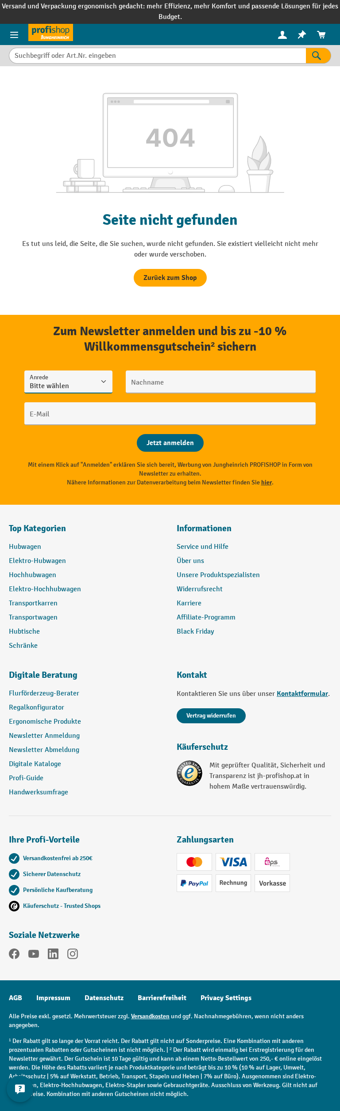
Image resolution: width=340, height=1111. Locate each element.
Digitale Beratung (43, 674)
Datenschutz (104, 998)
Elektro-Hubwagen (37, 561)
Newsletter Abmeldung (44, 750)
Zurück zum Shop (170, 277)
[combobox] (157, 56)
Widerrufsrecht (200, 589)
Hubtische (24, 631)
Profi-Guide (26, 778)
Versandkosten (150, 1016)
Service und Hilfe (202, 547)
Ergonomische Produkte (45, 722)
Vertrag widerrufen (211, 715)
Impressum (53, 998)
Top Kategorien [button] (37, 528)
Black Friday (195, 631)
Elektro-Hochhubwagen (45, 589)
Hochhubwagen (32, 575)
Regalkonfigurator (36, 707)
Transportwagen (33, 617)
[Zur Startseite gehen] (50, 32)
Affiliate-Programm (206, 617)
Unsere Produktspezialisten (218, 575)
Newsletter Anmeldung (44, 736)
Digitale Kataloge (35, 764)
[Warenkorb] (321, 34)
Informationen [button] (204, 528)
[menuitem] (282, 34)
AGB (15, 998)
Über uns (190, 561)
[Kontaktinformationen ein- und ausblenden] (20, 1089)
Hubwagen (25, 547)
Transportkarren (33, 603)
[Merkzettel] (302, 34)
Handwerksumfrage (38, 792)
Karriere (189, 603)
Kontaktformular (302, 693)
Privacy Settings (226, 998)
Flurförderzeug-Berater (44, 693)
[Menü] (14, 34)
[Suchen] (318, 56)
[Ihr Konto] (282, 34)
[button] (86, 678)
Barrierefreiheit (162, 998)
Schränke (23, 646)
